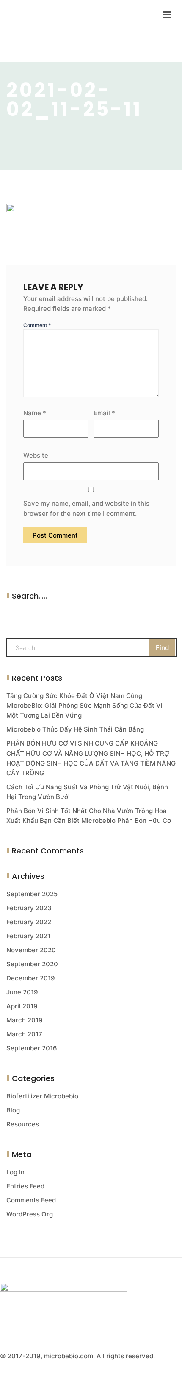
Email (104, 413)
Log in (15, 1172)
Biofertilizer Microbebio (42, 1096)
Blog (13, 1110)
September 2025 (32, 894)
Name (34, 413)
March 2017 (24, 1034)
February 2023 (29, 908)
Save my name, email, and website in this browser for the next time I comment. (86, 508)
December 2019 (30, 978)
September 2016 (31, 1048)
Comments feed (31, 1200)
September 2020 (32, 964)
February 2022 (28, 922)
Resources (22, 1124)
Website (35, 455)
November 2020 (31, 950)
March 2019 (24, 1020)
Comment (37, 325)
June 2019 (22, 992)
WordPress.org (29, 1214)
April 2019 (22, 1006)
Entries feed (25, 1186)
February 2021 (28, 936)
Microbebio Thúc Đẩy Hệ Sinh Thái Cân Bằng (75, 729)
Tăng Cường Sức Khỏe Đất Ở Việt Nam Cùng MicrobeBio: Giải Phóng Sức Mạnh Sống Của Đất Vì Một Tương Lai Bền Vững (84, 705)
